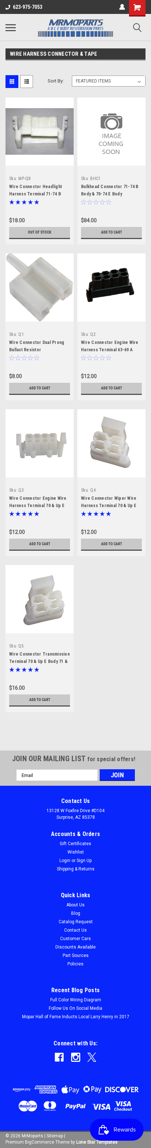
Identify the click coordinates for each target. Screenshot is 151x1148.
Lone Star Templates (97, 1142)
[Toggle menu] (10, 27)
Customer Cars (75, 938)
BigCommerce (39, 1142)
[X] (91, 1057)
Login (64, 860)
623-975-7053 (27, 7)
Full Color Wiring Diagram (75, 999)
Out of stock (39, 232)
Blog (75, 913)
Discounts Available (75, 947)
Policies (75, 964)
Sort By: (56, 81)
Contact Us (75, 930)
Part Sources (76, 955)
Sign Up (84, 860)
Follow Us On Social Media (75, 1008)
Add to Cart (111, 232)
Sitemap (55, 1135)
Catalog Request (76, 921)
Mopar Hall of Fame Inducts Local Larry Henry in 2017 (75, 1016)
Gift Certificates (75, 843)
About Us (75, 904)
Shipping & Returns (76, 869)
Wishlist (75, 852)
